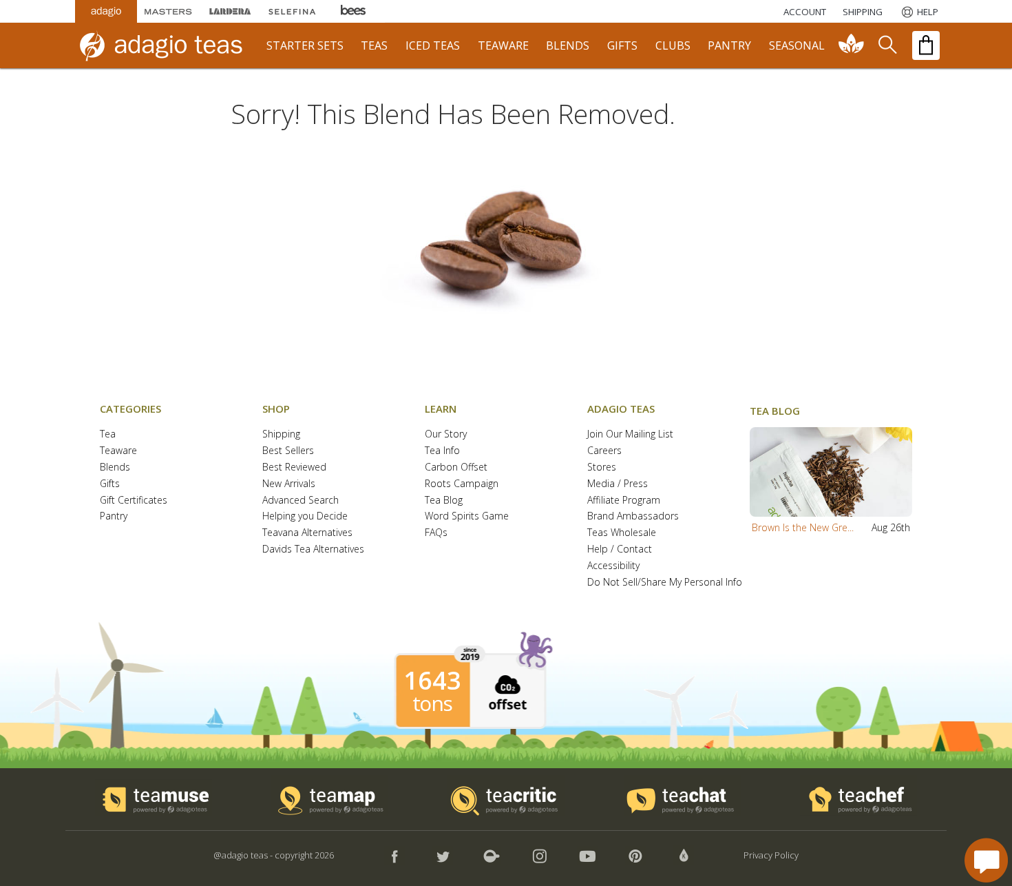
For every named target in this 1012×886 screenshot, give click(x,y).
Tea (108, 434)
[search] (886, 45)
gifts (622, 45)
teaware (503, 45)
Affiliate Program (623, 500)
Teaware (118, 451)
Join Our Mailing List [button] (630, 434)
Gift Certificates (133, 500)
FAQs (436, 533)
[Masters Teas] (168, 11)
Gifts (110, 484)
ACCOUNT (804, 12)
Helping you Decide (305, 516)
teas (374, 45)
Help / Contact (619, 549)
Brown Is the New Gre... (803, 527)
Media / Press (617, 484)
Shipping (281, 434)
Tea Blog (444, 500)
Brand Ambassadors (633, 516)
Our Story (446, 434)
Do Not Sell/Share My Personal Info (664, 582)
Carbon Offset (456, 467)
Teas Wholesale (621, 533)
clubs (673, 45)
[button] (831, 472)
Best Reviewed (294, 467)
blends (567, 45)
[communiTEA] (851, 45)
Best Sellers (288, 451)
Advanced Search (300, 500)
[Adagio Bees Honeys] (354, 11)
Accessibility (613, 566)
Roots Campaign (461, 484)
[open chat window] (986, 860)
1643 (432, 680)
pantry (729, 45)
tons (432, 703)
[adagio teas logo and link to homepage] (168, 45)
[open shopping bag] (926, 45)
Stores (601, 467)
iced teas (432, 45)
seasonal (797, 45)
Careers (604, 451)
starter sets (305, 45)
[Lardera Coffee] (230, 11)
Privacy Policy (771, 855)
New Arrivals (288, 484)
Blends (115, 467)
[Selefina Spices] (292, 11)
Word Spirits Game (467, 516)
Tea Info (442, 451)
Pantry (113, 516)
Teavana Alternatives (307, 533)
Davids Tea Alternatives (313, 549)
